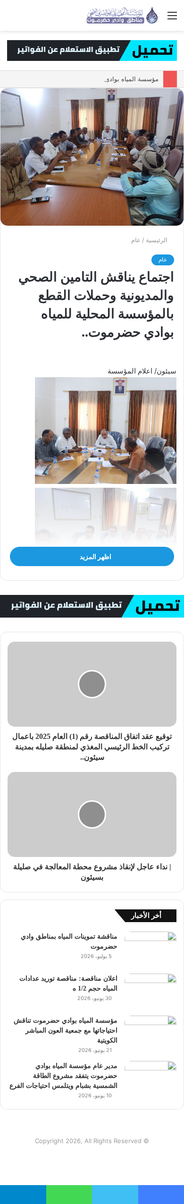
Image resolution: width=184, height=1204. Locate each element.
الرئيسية (157, 240)
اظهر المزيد (94, 556)
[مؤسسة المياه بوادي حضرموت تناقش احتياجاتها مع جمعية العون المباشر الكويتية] (150, 1033)
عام (136, 240)
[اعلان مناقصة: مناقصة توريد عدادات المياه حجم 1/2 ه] (150, 991)
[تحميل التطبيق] (92, 49)
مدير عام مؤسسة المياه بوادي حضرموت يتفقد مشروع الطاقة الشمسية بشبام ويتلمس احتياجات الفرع (63, 1075)
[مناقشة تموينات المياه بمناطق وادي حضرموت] (150, 949)
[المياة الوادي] (122, 15)
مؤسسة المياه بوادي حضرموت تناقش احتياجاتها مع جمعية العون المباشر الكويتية (65, 1030)
